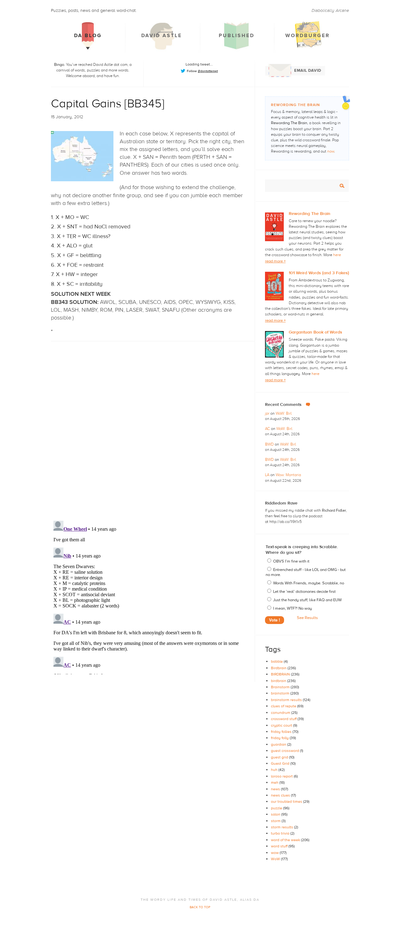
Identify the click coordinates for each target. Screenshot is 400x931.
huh (274, 769)
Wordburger (307, 35)
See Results (307, 617)
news (276, 789)
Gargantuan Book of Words (315, 332)
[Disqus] (153, 426)
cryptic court (282, 725)
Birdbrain (279, 667)
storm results (282, 827)
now (330, 151)
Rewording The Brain (309, 214)
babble (277, 661)
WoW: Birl (284, 413)
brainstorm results (287, 699)
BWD (270, 444)
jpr (267, 413)
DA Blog (88, 35)
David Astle (161, 35)
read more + (275, 261)
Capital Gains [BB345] (107, 103)
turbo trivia (280, 833)
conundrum (281, 712)
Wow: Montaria (288, 474)
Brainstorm (281, 687)
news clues (281, 795)
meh (275, 782)
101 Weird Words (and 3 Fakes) (319, 273)
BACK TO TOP (200, 907)
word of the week (286, 839)
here (337, 254)
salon (276, 814)
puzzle (277, 808)
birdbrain (279, 680)
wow (275, 852)
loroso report (282, 776)
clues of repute (284, 706)
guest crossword (285, 750)
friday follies (281, 731)
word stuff (279, 846)
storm (276, 820)
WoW (276, 858)
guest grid (280, 757)
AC (268, 428)
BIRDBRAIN (281, 674)
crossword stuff (284, 718)
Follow (202, 71)
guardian (279, 744)
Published (236, 35)
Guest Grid (280, 763)
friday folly (280, 737)
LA (267, 474)
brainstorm (280, 693)
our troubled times (287, 801)
